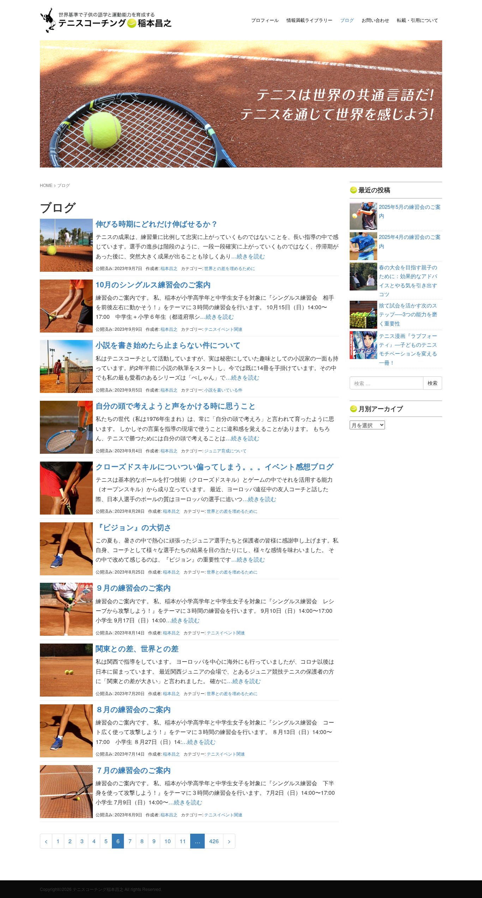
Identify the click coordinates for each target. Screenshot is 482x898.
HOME (46, 185)
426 (214, 841)
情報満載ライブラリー (309, 20)
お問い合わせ (375, 20)
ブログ (347, 20)
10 (167, 841)
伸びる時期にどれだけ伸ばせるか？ (157, 223)
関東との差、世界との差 (137, 648)
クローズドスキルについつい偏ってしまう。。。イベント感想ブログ (215, 466)
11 (183, 841)
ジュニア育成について (225, 450)
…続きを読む (248, 256)
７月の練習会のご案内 (133, 769)
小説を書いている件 (223, 390)
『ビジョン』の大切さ (134, 527)
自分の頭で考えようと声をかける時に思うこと (176, 405)
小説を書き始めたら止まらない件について (168, 344)
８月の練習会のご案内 (133, 709)
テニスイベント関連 (223, 329)
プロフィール (265, 20)
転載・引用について (417, 20)
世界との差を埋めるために (229, 268)
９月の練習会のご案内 (133, 587)
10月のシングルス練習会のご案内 (153, 284)
